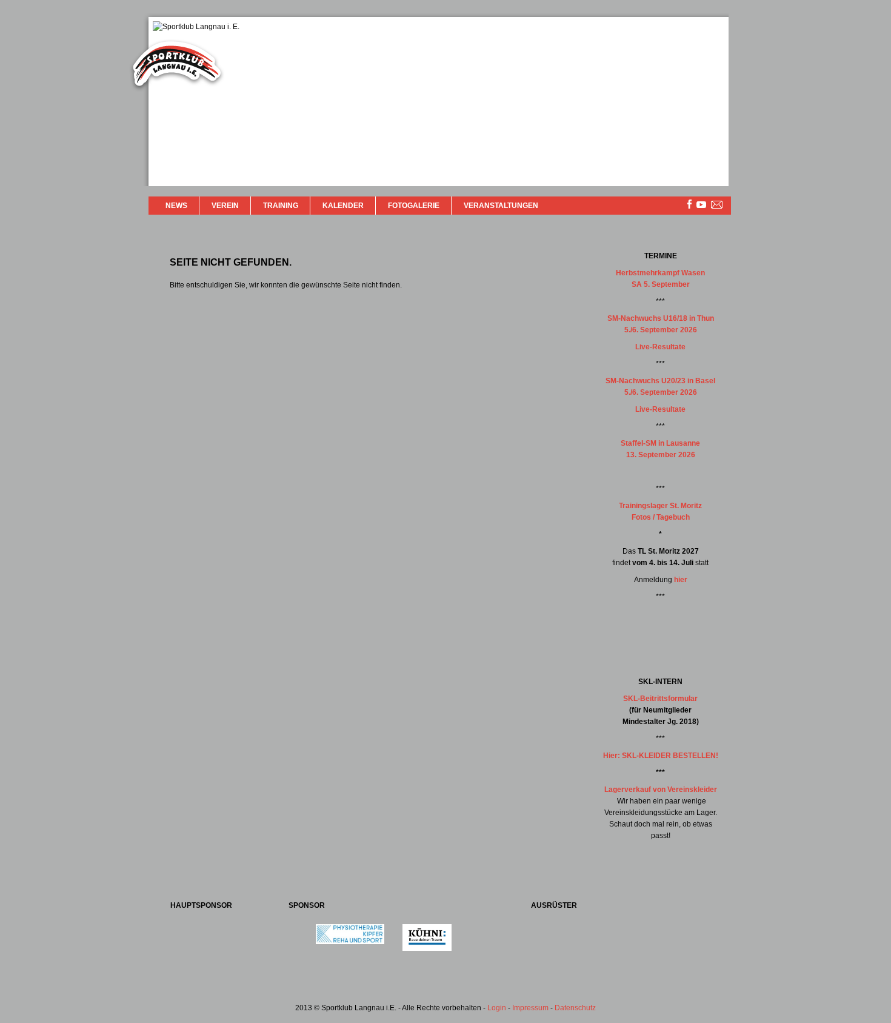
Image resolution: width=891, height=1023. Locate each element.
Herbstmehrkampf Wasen (660, 273)
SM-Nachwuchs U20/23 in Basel (660, 381)
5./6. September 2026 (660, 330)
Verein (225, 205)
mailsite (717, 205)
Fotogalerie (413, 205)
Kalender (343, 205)
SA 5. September (661, 284)
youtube (701, 204)
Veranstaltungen (501, 205)
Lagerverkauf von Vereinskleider (660, 789)
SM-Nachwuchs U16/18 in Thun (660, 318)
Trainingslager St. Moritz (660, 505)
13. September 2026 (660, 455)
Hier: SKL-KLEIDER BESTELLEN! (660, 755)
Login (496, 1008)
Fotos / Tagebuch (661, 517)
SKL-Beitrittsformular (660, 698)
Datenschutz (575, 1008)
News (176, 205)
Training (280, 205)
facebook (689, 204)
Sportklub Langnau (177, 65)
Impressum (530, 1008)
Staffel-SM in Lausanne (660, 443)
